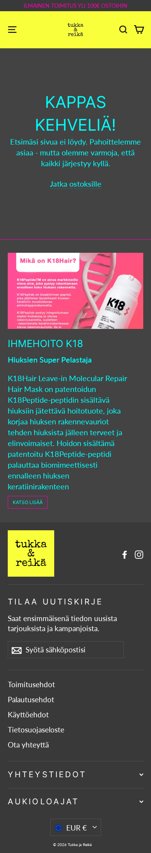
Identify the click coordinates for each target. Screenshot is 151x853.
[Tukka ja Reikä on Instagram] (139, 553)
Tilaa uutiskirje (55, 601)
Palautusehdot (31, 699)
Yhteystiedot (47, 774)
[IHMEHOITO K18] (75, 291)
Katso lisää (28, 502)
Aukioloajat (43, 801)
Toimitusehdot (31, 684)
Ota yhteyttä (28, 745)
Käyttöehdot (28, 714)
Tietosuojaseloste (36, 729)
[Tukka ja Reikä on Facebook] (124, 553)
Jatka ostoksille (75, 183)
